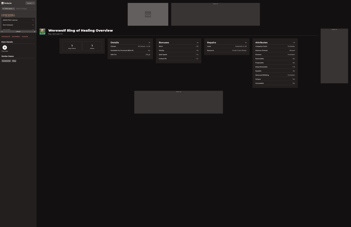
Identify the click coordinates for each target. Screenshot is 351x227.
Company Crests (261, 46)
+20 (197, 46)
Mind (161, 46)
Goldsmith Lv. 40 (241, 46)
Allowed (292, 50)
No (149, 50)
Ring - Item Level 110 (55, 34)
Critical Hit (163, 59)
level (209, 46)
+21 (197, 59)
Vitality (161, 50)
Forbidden (291, 46)
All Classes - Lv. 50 (144, 46)
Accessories (25, 36)
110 (293, 67)
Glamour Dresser (261, 50)
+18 (197, 50)
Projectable (259, 63)
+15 (197, 54)
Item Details (7, 42)
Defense (92, 48)
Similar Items (7, 56)
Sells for (114, 54)
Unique (258, 79)
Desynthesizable (261, 67)
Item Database (8, 25)
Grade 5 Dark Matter (239, 50)
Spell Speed (163, 54)
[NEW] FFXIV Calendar (10, 20)
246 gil (148, 54)
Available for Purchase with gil (122, 50)
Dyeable (258, 71)
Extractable (259, 59)
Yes (294, 59)
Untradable (259, 83)
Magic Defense (72, 48)
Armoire (258, 54)
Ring (14, 61)
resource (210, 50)
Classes (113, 46)
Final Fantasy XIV (5, 36)
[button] (18, 20)
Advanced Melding (262, 75)
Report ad (215, 4)
